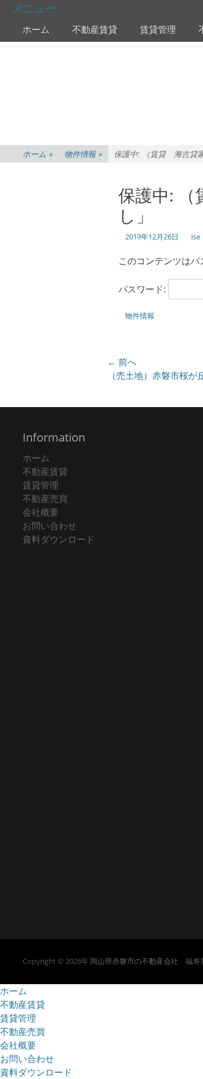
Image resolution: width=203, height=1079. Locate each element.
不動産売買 (45, 498)
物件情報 (83, 153)
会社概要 (41, 512)
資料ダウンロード (59, 539)
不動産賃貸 (94, 29)
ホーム (36, 29)
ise (195, 236)
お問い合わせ (50, 525)
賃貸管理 (158, 29)
